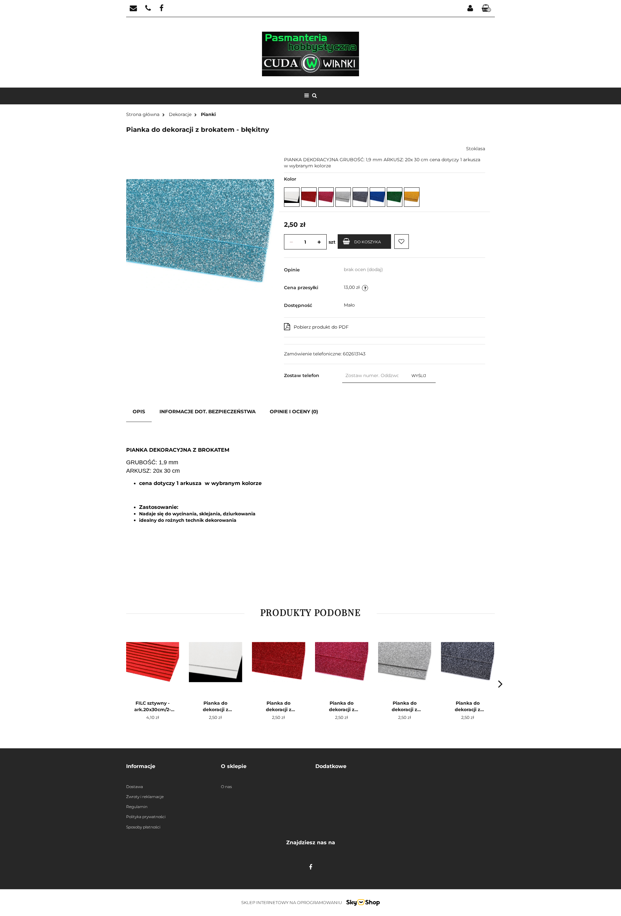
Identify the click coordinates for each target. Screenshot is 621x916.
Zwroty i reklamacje (145, 796)
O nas (226, 786)
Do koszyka (367, 241)
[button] (168, 766)
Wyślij (418, 375)
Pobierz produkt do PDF (321, 327)
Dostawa (134, 786)
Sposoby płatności (143, 827)
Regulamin (136, 806)
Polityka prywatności (146, 816)
